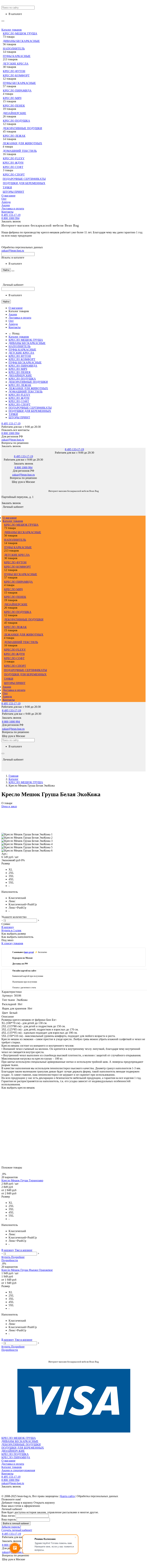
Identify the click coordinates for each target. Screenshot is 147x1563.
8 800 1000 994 (10, 218)
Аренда (6, 202)
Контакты (7, 211)
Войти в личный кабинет (16, 1523)
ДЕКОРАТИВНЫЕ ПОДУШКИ (22, 128)
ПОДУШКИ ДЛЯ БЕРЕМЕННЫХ (24, 183)
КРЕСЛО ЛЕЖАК (14, 135)
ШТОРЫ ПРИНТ (13, 191)
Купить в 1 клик (11, 930)
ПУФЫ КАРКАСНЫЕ (16, 56)
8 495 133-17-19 (10, 214)
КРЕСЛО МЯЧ (12, 98)
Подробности (9, 1260)
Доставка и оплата (12, 208)
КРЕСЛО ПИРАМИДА (17, 90)
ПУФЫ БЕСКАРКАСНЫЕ (19, 83)
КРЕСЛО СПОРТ (14, 174)
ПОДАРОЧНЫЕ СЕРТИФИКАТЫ (24, 178)
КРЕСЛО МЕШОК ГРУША (20, 33)
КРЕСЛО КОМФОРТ (16, 75)
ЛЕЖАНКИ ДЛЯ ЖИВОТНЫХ (22, 143)
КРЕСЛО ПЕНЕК (14, 105)
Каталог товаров (11, 29)
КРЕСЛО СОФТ (13, 167)
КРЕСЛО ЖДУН (13, 162)
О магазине (8, 195)
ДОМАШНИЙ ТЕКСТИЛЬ (20, 150)
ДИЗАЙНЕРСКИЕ (14, 113)
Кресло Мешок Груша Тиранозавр (22, 1180)
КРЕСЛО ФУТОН (14, 71)
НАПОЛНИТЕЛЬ (14, 48)
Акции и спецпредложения (18, 1470)
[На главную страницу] (1, 485)
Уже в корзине (23, 1250)
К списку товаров (12, 943)
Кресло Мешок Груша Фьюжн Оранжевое (27, 1270)
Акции (5, 205)
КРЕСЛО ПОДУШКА (16, 120)
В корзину (7, 927)
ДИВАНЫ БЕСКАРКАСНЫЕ (21, 41)
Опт (3, 198)
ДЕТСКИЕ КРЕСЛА (16, 63)
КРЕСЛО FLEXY (14, 158)
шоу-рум (29, 952)
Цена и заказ (9, 806)
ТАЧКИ (7, 187)
